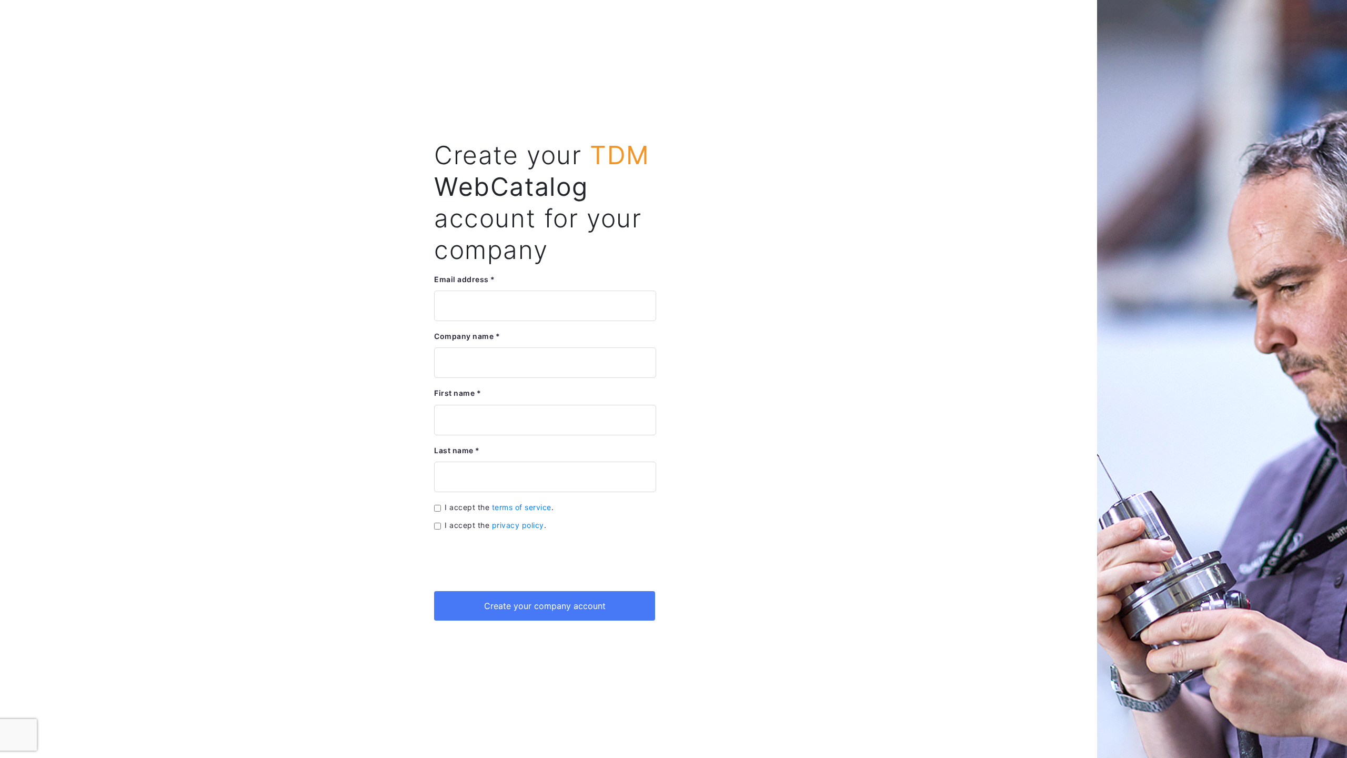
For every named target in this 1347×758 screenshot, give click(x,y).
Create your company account (545, 606)
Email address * (464, 279)
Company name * (467, 336)
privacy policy (518, 525)
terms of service (521, 507)
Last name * (457, 450)
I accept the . (499, 507)
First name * (457, 392)
